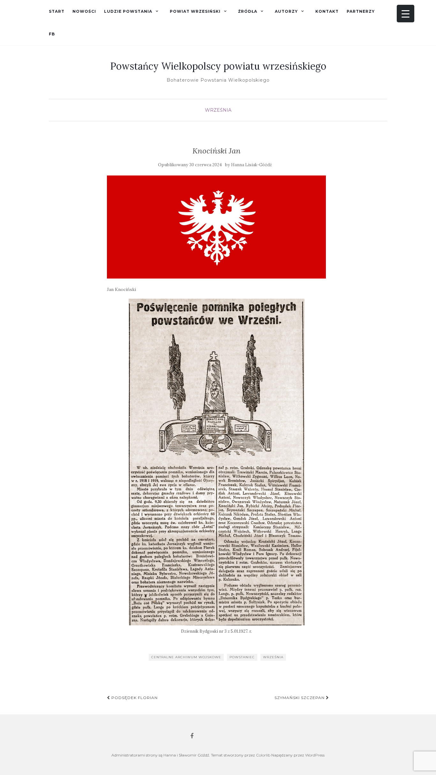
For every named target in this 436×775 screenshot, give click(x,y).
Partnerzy (361, 11)
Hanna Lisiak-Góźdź (251, 165)
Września (218, 110)
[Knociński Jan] (216, 227)
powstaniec (242, 657)
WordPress (315, 755)
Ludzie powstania (128, 11)
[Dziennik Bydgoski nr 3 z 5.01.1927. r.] (216, 462)
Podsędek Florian (134, 697)
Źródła (247, 11)
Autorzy (286, 11)
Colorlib (263, 755)
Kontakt (327, 11)
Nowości (84, 11)
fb (52, 34)
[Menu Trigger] (405, 13)
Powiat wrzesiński (195, 11)
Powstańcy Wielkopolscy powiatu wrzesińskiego (218, 66)
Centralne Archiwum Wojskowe (186, 657)
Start (56, 11)
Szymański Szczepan (300, 697)
